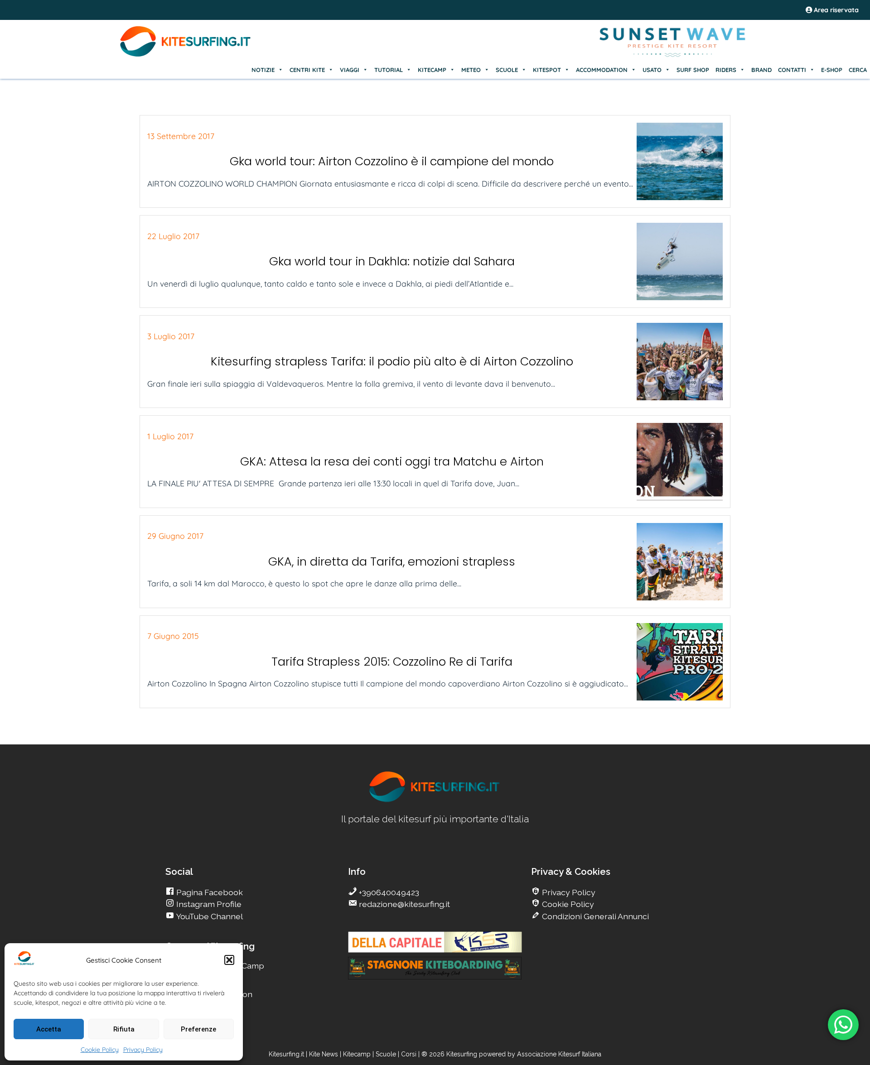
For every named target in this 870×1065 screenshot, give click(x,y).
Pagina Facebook (208, 892)
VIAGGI (349, 69)
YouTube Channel (208, 916)
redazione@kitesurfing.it (403, 904)
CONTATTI (792, 69)
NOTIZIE (263, 69)
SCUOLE (507, 69)
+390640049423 (388, 892)
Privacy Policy (143, 1050)
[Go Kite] (186, 55)
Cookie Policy (100, 1050)
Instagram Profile (208, 904)
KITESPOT (547, 69)
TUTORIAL (388, 69)
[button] (229, 959)
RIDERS (725, 69)
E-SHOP (831, 69)
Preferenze (198, 1029)
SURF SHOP (693, 69)
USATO (652, 69)
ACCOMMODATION (602, 69)
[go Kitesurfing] (435, 800)
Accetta (48, 1029)
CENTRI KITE (307, 69)
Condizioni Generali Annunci (594, 916)
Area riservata (835, 10)
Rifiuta (124, 1029)
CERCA (858, 69)
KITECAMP (432, 69)
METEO (471, 69)
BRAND (761, 69)
